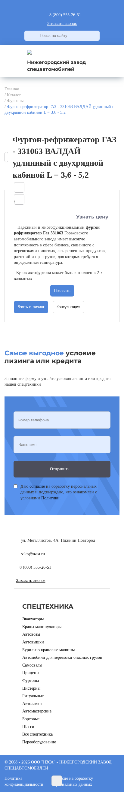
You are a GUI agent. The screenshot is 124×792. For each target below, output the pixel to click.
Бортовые (30, 719)
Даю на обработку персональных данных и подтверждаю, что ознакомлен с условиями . (58, 492)
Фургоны (30, 680)
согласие (37, 486)
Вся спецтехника (37, 734)
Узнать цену (92, 217)
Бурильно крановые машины (48, 650)
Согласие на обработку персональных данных (72, 781)
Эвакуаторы (33, 619)
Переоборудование (39, 742)
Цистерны (31, 688)
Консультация (68, 307)
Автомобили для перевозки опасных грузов (62, 657)
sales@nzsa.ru (33, 554)
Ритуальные (33, 696)
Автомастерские (36, 711)
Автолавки (32, 703)
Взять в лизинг (31, 307)
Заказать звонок (62, 23)
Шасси (28, 726)
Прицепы (30, 672)
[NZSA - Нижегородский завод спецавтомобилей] (29, 53)
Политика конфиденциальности (24, 781)
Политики (50, 498)
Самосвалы (32, 665)
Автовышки (33, 642)
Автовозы (31, 634)
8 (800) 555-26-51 (35, 567)
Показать (62, 290)
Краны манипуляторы (41, 627)
